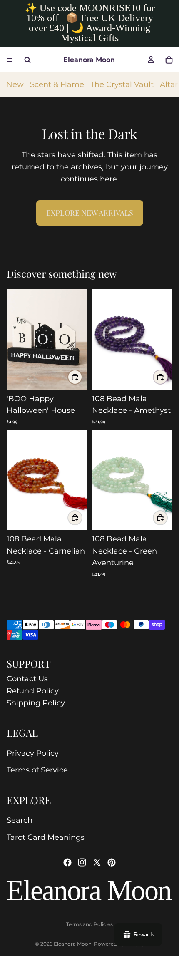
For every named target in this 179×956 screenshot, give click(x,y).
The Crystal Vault (122, 84)
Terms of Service (37, 770)
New (15, 84)
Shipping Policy (36, 703)
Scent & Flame (57, 84)
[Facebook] (67, 862)
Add (167, 377)
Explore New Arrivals (89, 213)
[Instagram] (82, 862)
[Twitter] (97, 862)
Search (19, 820)
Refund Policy (33, 690)
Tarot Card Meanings (46, 837)
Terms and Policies (89, 924)
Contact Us (27, 678)
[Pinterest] (112, 862)
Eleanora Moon (73, 944)
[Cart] (169, 60)
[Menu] (9, 60)
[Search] (27, 60)
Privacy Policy (33, 753)
